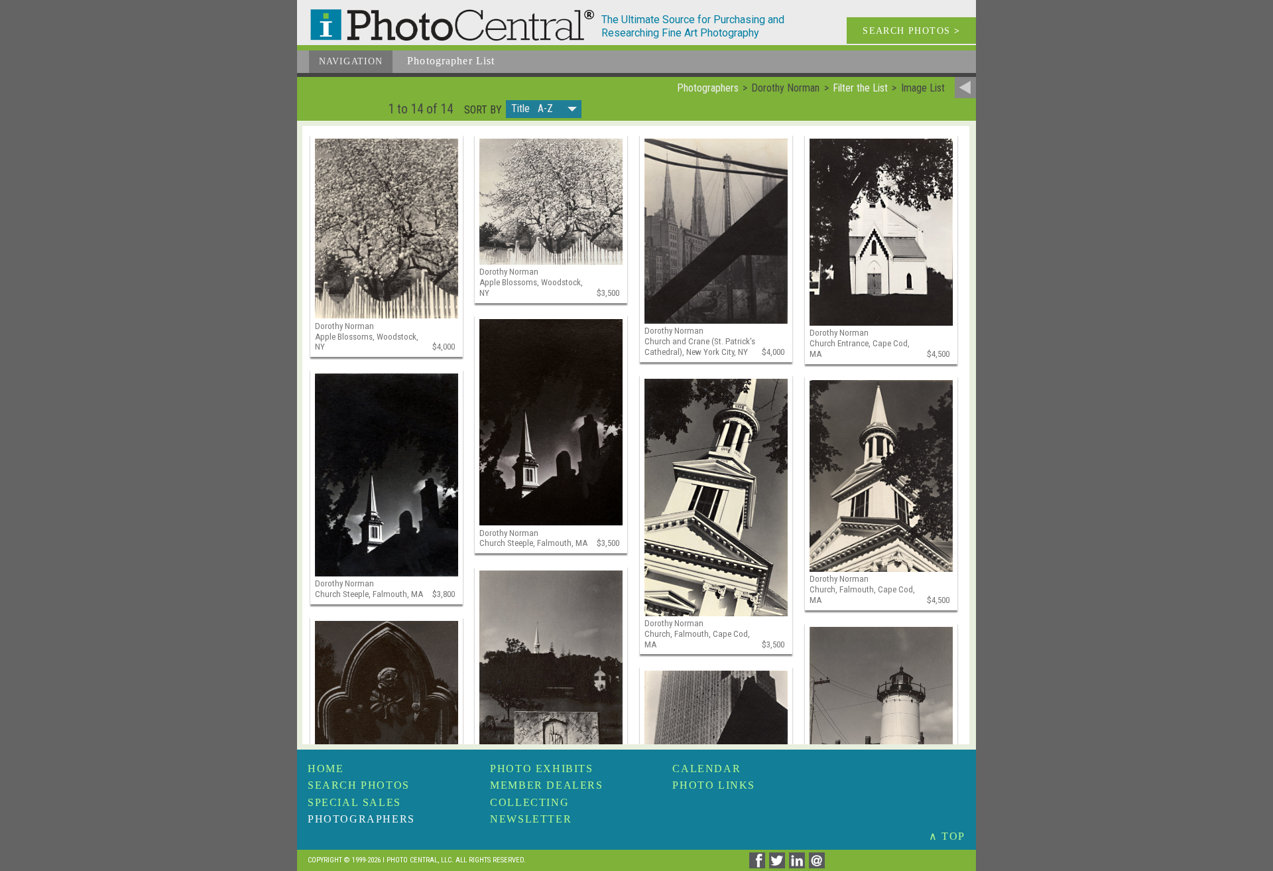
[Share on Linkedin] (799, 864)
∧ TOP (947, 836)
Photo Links (713, 785)
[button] (543, 109)
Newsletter (531, 819)
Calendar (706, 768)
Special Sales (354, 802)
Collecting (529, 802)
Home (325, 768)
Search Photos (359, 785)
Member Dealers (546, 785)
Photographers (361, 819)
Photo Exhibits (541, 768)
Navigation (351, 61)
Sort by (483, 110)
